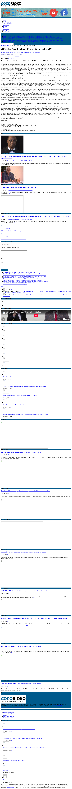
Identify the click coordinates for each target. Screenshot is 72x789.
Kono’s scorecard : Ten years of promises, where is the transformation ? (19, 277)
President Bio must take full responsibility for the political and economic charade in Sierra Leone (24, 275)
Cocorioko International (8, 712)
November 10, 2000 (5, 52)
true (3, 286)
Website (2, 266)
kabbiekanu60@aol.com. (18, 707)
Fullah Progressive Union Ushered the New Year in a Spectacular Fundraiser (20, 395)
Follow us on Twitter (8, 717)
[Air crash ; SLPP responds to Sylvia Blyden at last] (6, 338)
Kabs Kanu (5, 770)
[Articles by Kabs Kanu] (5, 767)
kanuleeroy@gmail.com (6, 707)
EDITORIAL (6, 25)
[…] (15, 164)
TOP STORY (6, 31)
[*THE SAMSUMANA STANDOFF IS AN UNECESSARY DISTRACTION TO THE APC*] (6, 383)
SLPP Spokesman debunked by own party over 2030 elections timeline (19, 272)
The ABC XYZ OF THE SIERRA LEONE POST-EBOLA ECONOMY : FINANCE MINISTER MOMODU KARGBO (35, 216)
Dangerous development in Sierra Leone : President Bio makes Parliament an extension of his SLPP (25, 281)
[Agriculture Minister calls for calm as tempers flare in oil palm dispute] (17, 679)
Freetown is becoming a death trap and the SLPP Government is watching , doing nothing (23, 278)
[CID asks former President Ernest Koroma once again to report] (12, 183)
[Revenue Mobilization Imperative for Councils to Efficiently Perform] (6, 365)
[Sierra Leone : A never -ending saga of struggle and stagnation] (6, 402)
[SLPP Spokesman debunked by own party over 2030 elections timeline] (24, 448)
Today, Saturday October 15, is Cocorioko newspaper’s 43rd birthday (21, 646)
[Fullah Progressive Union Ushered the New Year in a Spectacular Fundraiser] (6, 393)
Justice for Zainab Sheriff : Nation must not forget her (15, 284)
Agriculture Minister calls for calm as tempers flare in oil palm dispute (21, 683)
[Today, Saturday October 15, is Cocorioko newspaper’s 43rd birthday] (11, 642)
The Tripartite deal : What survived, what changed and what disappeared (19, 282)
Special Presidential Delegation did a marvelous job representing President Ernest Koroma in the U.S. (25, 414)
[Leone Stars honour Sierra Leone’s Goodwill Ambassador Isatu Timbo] (6, 361)
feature (2, 286)
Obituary (5, 26)
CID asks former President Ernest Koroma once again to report (19, 187)
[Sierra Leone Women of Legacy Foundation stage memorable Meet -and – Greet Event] (24, 487)
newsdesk (17, 56)
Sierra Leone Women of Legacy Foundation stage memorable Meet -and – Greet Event (22, 273)
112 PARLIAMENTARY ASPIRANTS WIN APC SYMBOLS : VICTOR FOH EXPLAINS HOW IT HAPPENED (34, 618)
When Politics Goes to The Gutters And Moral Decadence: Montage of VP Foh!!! (24, 552)
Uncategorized (37, 52)
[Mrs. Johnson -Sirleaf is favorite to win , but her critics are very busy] (6, 343)
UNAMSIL (11, 58)
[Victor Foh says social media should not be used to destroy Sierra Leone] (6, 347)
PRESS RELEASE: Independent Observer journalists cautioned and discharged (24, 591)
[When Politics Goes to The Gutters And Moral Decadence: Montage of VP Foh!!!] (22, 548)
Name (2, 258)
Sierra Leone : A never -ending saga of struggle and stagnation (17, 404)
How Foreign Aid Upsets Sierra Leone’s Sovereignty (15, 376)
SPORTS (5, 30)
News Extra (6, 29)
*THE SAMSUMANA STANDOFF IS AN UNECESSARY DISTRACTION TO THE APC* (24, 386)
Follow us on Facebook (8, 716)
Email (2, 262)
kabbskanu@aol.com (11, 787)
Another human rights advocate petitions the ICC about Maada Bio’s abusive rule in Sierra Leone (24, 276)
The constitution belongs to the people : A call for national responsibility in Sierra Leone (22, 280)
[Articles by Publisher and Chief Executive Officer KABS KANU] (5, 758)
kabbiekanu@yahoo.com (56, 705)
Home (4, 20)
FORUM (5, 715)
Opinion (5, 27)
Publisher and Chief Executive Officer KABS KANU (22, 52)
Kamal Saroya (6, 779)
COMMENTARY (7, 23)
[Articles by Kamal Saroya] (5, 777)
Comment (3, 249)
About (4, 21)
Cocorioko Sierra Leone (8, 713)
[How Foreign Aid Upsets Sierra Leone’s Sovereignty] (6, 374)
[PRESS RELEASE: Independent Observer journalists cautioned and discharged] (22, 586)
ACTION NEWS (7, 22)
